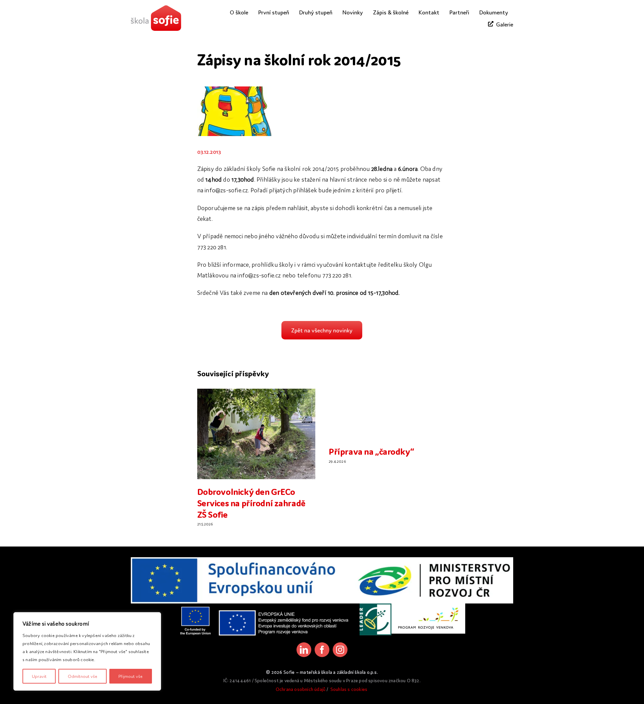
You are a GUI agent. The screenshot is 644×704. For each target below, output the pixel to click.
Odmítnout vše (82, 676)
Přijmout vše (130, 676)
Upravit (39, 676)
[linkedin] (304, 649)
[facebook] (322, 649)
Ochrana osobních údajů (300, 689)
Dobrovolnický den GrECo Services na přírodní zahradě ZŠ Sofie (251, 502)
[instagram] (340, 649)
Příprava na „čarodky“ (371, 450)
